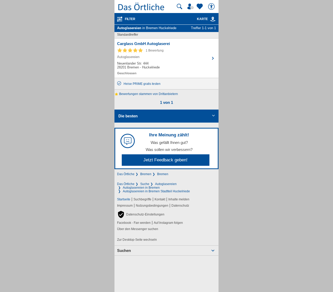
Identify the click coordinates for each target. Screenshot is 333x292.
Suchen (124, 250)
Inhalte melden (178, 199)
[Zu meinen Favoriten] (200, 6)
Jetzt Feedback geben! (165, 159)
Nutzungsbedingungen (152, 205)
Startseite (123, 199)
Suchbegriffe (142, 199)
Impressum (125, 205)
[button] (140, 214)
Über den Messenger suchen (137, 229)
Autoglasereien (166, 184)
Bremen (145, 174)
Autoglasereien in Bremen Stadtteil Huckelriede (156, 191)
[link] (213, 19)
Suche (144, 184)
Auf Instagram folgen (168, 223)
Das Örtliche (126, 174)
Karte (202, 19)
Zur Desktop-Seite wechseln (137, 240)
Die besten (128, 116)
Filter (130, 19)
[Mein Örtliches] (191, 6)
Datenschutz (180, 205)
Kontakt (160, 199)
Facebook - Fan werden (134, 223)
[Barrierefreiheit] (212, 6)
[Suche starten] (179, 6)
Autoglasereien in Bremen (141, 187)
